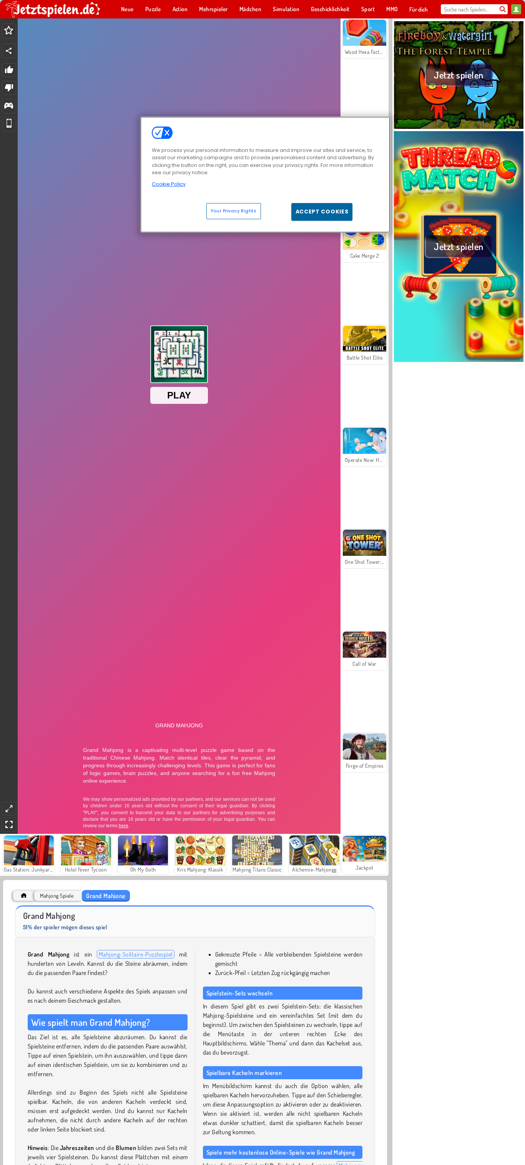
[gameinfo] (9, 106)
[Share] (9, 50)
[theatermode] (9, 808)
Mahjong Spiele (56, 895)
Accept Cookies (322, 211)
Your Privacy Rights (234, 211)
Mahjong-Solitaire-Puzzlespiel (136, 954)
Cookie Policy (169, 184)
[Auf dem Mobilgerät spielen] (9, 124)
